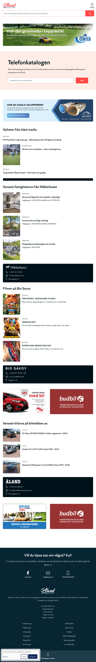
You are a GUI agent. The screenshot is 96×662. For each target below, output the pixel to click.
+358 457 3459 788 (17, 373)
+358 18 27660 (15, 272)
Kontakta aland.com (48, 606)
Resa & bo (27, 640)
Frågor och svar (48, 614)
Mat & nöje (27, 627)
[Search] (89, 13)
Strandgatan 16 (14, 493)
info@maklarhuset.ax (16, 275)
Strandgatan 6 (13, 279)
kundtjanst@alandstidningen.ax (20, 490)
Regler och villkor (48, 617)
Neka (24, 656)
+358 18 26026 (15, 486)
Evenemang (26, 623)
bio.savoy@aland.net (16, 376)
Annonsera (27, 644)
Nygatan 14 (12, 380)
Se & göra (27, 635)
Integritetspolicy (48, 609)
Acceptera (33, 656)
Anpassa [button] (5, 656)
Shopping (27, 631)
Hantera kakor (48, 611)
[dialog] (20, 655)
